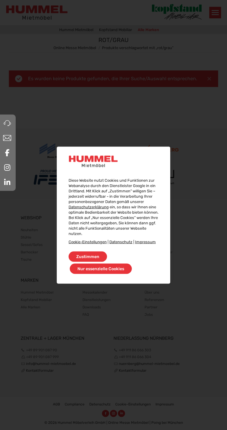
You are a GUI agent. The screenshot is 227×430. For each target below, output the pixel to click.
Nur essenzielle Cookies (100, 268)
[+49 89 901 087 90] (7, 123)
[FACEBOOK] (7, 153)
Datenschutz (120, 241)
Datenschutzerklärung (89, 206)
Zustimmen (87, 256)
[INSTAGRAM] (7, 167)
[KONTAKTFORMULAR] (7, 138)
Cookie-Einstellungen (88, 241)
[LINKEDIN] (7, 182)
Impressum (145, 241)
